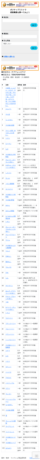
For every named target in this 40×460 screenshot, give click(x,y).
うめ (7, 302)
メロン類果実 (10, 184)
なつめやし (9, 405)
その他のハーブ (11, 443)
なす (7, 149)
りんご (8, 251)
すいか (8, 178)
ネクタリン (9, 286)
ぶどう (8, 351)
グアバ (8, 388)
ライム (8, 240)
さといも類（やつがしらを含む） (11, 133)
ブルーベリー (10, 329)
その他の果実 (10, 410)
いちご (8, 313)
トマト (8, 138)
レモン (8, 222)
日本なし (8, 256)
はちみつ (8, 448)
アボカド (8, 378)
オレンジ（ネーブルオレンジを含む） (11, 229)
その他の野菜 (10, 200)
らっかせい (9, 120)
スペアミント (10, 426)
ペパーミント (10, 432)
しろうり (8, 173)
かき (7, 356)
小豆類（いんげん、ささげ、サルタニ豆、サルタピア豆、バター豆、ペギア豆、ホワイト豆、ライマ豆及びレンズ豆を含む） (11, 97)
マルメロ (8, 267)
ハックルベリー (11, 340)
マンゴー (8, 394)
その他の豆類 (10, 125)
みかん (8, 205)
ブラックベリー (11, 324)
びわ (7, 273)
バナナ (8, 361)
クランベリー (10, 334)
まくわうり (9, 189)
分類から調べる (9, 56)
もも (7, 278)
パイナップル (10, 383)
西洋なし (8, 262)
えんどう (8, 109)
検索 (34, 25)
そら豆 (8, 114)
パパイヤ (8, 372)
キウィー (8, 367)
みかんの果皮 (10, 211)
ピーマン (8, 144)
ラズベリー (9, 318)
